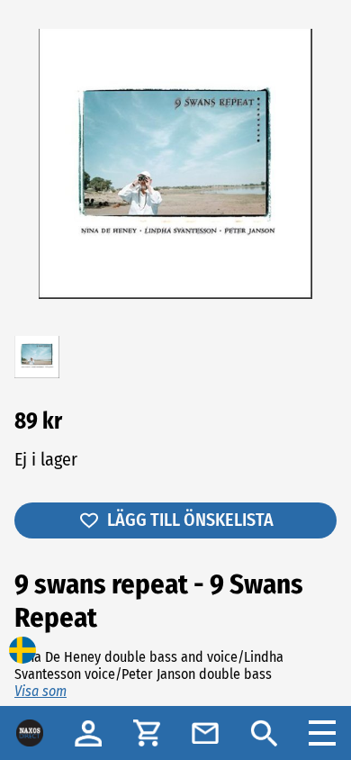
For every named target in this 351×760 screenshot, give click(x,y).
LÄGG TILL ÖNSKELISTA (190, 519)
